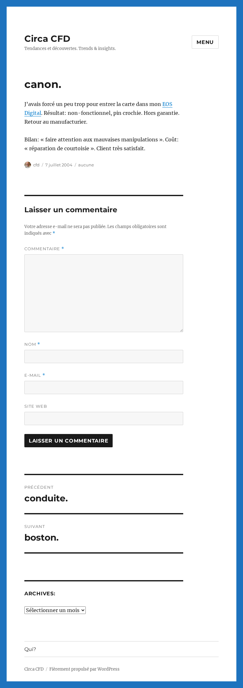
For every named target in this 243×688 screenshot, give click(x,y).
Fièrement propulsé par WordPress (84, 669)
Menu (205, 42)
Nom (32, 344)
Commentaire (44, 248)
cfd (36, 164)
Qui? (30, 649)
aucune (86, 164)
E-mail (34, 375)
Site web (35, 406)
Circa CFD (47, 38)
